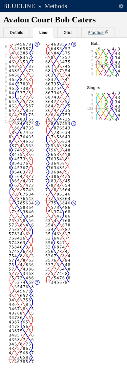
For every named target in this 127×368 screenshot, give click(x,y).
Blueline (19, 5)
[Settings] (121, 6)
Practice (96, 32)
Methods (55, 5)
